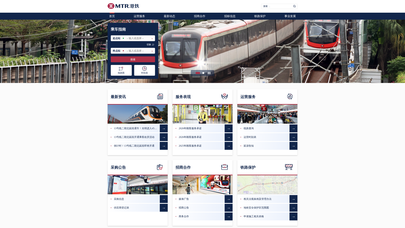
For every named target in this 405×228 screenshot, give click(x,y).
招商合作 (199, 16)
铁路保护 (260, 16)
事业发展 (290, 16)
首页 (112, 16)
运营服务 (139, 16)
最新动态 (169, 16)
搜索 (132, 59)
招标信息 (230, 16)
